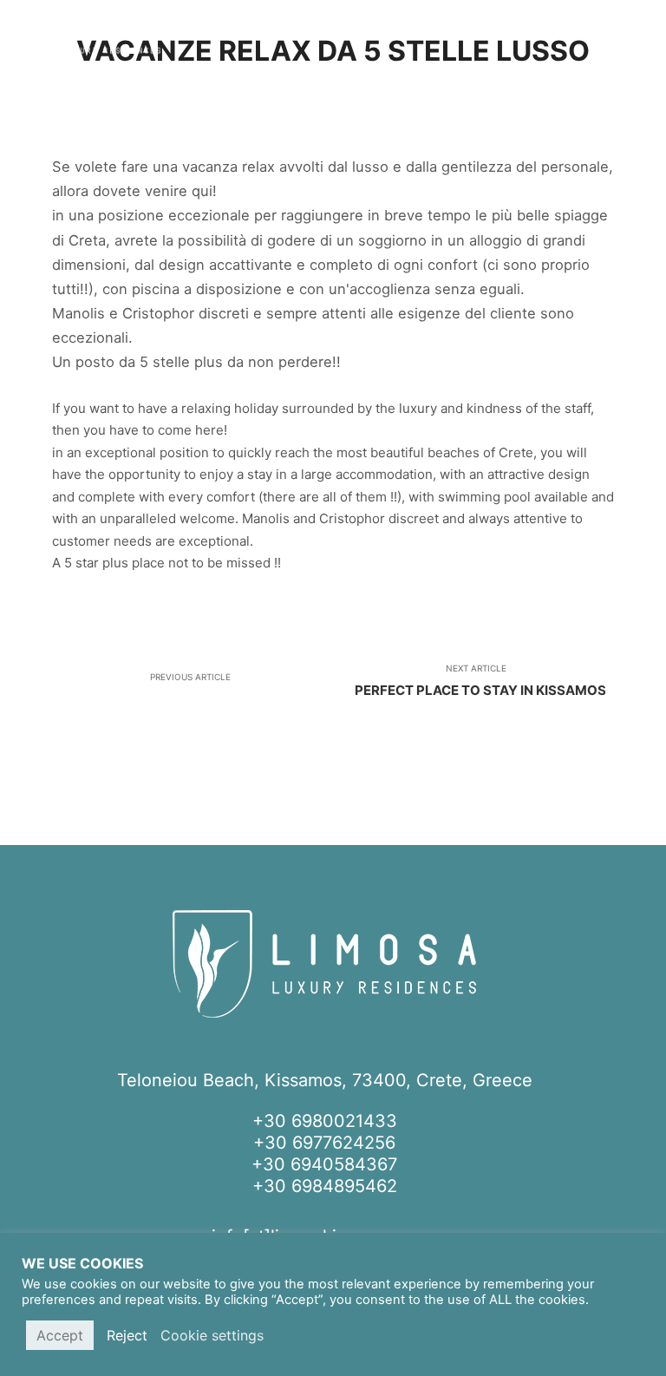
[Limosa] (86, 39)
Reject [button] (127, 1335)
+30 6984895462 (324, 1186)
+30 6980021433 (324, 1121)
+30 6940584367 (324, 1164)
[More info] (637, 39)
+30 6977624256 (324, 1142)
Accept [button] (59, 1335)
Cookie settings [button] (212, 1335)
